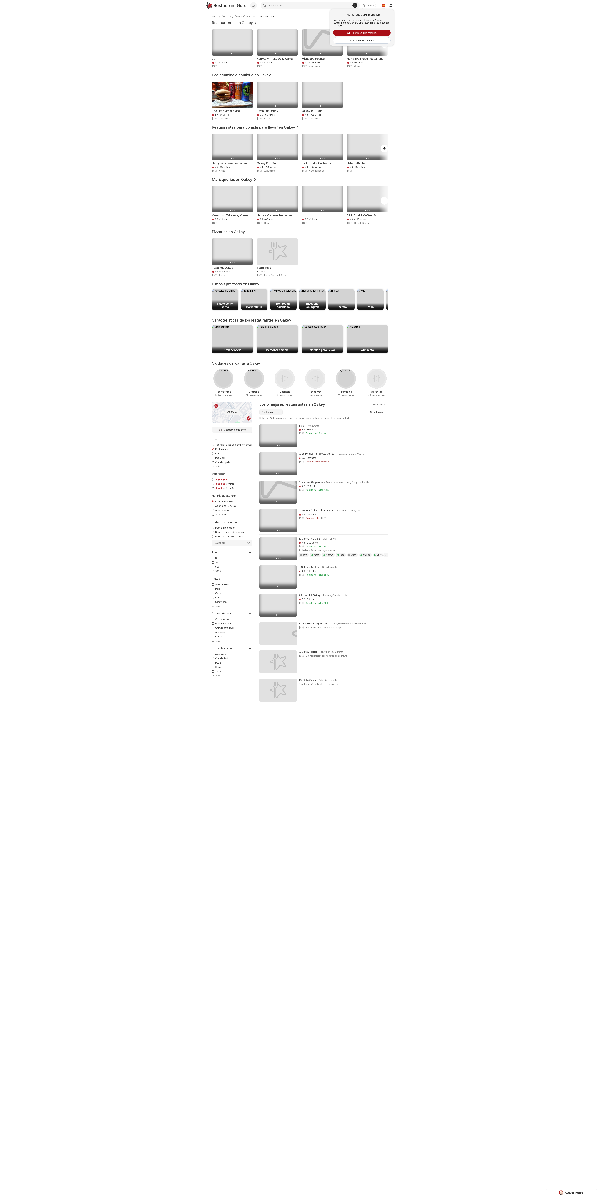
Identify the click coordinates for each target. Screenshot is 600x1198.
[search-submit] (264, 5)
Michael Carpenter (314, 58)
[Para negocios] (253, 5)
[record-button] (355, 5)
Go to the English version (362, 32)
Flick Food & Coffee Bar (317, 163)
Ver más (216, 466)
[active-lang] (383, 5)
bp (213, 58)
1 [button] (386, 555)
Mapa (234, 412)
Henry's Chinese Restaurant (365, 58)
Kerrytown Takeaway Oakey (275, 58)
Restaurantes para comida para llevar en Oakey (253, 127)
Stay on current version (362, 40)
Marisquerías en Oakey (232, 179)
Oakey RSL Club (312, 110)
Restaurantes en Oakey (232, 22)
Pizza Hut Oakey (267, 110)
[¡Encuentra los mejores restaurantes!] (226, 5)
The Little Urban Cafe (226, 110)
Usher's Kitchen (357, 163)
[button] (384, 148)
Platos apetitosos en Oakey (235, 284)
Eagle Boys (264, 267)
